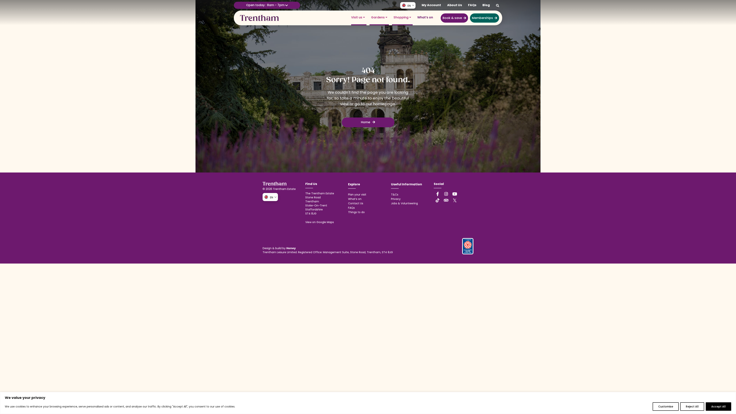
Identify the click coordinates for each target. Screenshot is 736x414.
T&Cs (394, 194)
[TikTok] (437, 200)
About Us (454, 5)
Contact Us (355, 203)
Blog (486, 5)
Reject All (692, 406)
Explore (354, 184)
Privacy (396, 199)
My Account (431, 5)
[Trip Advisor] (446, 200)
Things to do (356, 212)
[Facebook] (437, 194)
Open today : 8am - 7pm (265, 5)
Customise (665, 406)
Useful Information (406, 184)
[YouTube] (455, 194)
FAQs (472, 5)
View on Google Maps (319, 222)
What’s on (425, 17)
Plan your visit (357, 194)
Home (366, 122)
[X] (455, 200)
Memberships (482, 18)
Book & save (452, 18)
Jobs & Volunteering (404, 203)
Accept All (718, 406)
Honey (291, 248)
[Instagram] (446, 194)
